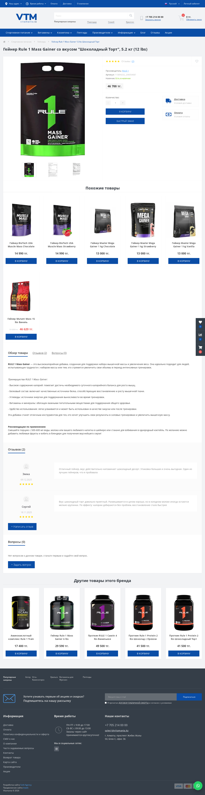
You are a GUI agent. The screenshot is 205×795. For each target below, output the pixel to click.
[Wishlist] (197, 61)
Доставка (67, 3)
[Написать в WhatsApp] (197, 785)
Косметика (63, 32)
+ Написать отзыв (22, 526)
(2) (133, 61)
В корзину (125, 111)
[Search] (130, 15)
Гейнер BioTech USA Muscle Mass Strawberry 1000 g (62, 246)
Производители (101, 32)
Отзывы (155, 32)
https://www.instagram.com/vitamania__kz (56, 748)
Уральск (54, 677)
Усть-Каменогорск (38, 678)
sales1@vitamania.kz (117, 730)
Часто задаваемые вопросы (18, 748)
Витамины (44, 32)
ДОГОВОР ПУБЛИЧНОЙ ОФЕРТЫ (134, 702)
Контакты (8, 752)
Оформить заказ (194, 19)
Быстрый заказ (125, 121)
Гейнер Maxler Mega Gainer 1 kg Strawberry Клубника (143, 246)
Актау (28, 677)
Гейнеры (41, 41)
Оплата (54, 3)
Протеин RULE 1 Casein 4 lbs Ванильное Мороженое (102, 639)
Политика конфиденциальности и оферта (26, 734)
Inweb (25, 787)
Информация (125, 32)
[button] (200, 349)
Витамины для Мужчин (66, 678)
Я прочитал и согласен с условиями (139, 702)
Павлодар (92, 22)
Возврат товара (11, 757)
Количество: (112, 97)
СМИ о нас (9, 738)
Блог (143, 32)
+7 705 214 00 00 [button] (116, 725)
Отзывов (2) (40, 353)
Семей (111, 22)
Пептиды (82, 32)
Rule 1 (125, 70)
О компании (83, 3)
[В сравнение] (35, 204)
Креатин (130, 22)
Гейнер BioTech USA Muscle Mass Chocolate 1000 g (21, 246)
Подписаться (189, 697)
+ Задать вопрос (21, 564)
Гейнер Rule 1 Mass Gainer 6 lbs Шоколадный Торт (62, 639)
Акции (168, 32)
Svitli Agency (26, 784)
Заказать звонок (153, 19)
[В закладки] (35, 199)
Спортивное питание (18, 32)
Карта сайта (10, 762)
